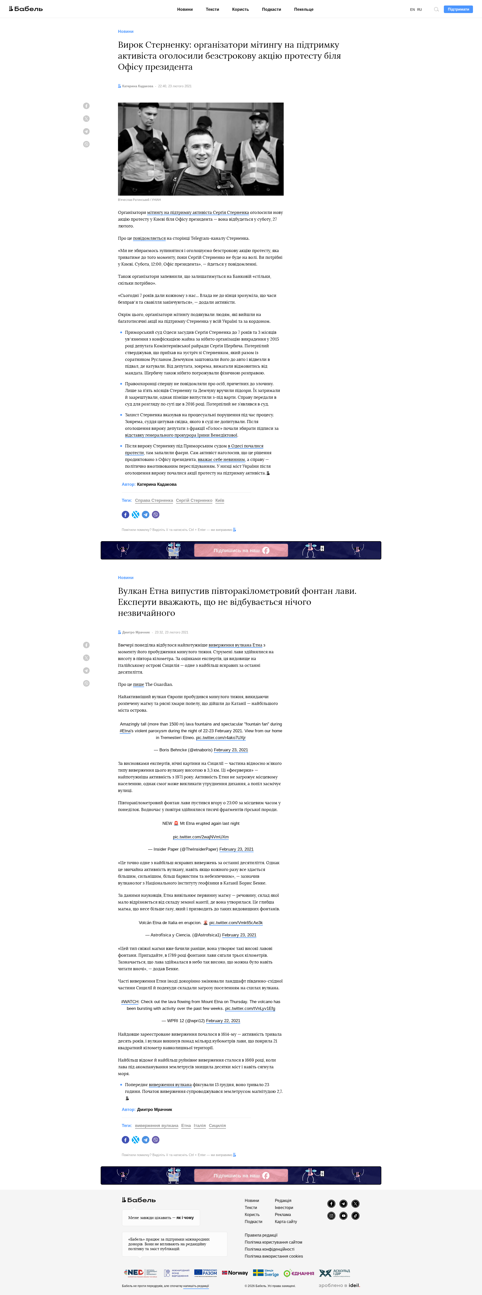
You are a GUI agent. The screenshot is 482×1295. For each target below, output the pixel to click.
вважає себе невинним (221, 459)
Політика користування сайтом (273, 1242)
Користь (240, 9)
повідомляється (149, 238)
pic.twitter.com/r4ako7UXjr (221, 737)
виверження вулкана (170, 1085)
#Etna (125, 731)
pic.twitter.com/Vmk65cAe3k (236, 922)
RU (419, 10)
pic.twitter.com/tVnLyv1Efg (250, 1008)
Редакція (283, 1200)
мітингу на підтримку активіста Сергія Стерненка (198, 212)
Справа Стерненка (154, 500)
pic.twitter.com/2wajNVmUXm (201, 837)
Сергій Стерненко (194, 500)
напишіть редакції (196, 1286)
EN (412, 10)
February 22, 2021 (223, 1020)
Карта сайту (286, 1222)
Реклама (283, 1214)
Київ (219, 500)
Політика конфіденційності (269, 1249)
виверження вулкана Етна (235, 645)
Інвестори (284, 1207)
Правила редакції (261, 1235)
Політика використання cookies (274, 1256)
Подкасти (271, 9)
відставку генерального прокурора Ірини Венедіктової (181, 435)
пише (138, 684)
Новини (185, 9)
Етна (186, 1125)
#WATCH (129, 1001)
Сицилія (217, 1125)
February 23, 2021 (231, 750)
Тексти (212, 9)
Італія (200, 1125)
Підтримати (458, 9)
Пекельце (304, 9)
